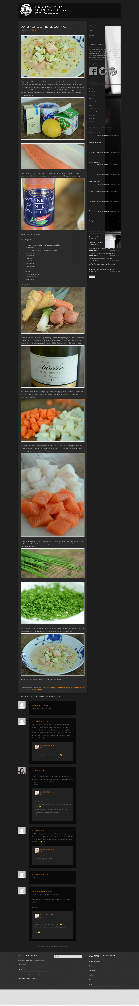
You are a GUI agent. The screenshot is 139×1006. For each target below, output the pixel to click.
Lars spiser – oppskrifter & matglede (51, 10)
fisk (44, 688)
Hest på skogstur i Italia (96, 133)
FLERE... (91, 122)
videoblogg (92, 201)
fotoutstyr (92, 970)
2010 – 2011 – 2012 (95, 182)
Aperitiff (91, 95)
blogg (91, 119)
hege (47, 705)
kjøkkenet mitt (93, 172)
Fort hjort (92, 221)
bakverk (91, 108)
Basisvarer (92, 966)
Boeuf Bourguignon (95, 142)
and (90, 88)
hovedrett (51, 688)
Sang (90, 984)
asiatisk (91, 102)
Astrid (47, 722)
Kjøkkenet (92, 975)
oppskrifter (60, 688)
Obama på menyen (94, 162)
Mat (90, 980)
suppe (68, 688)
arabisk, (91, 98)
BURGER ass (93, 191)
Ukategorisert (76, 688)
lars (22, 690)
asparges (91, 105)
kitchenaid (92, 152)
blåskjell (91, 115)
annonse (91, 92)
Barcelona (92, 112)
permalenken (37, 690)
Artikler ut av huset (94, 961)
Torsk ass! (92, 211)
